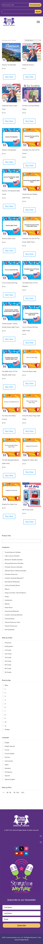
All (3, 792)
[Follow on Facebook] (17, 849)
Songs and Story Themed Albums (15, 593)
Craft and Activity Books (12, 585)
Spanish (7, 775)
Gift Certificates (9, 629)
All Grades (8, 672)
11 (5, 726)
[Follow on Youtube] (17, 853)
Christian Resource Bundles (13, 567)
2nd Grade (8, 654)
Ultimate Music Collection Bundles (15, 570)
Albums (7, 589)
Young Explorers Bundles (13, 552)
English (7, 742)
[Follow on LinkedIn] (26, 853)
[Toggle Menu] (38, 22)
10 (5, 722)
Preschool (8, 642)
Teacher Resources (11, 626)
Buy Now (9, 77)
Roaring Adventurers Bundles (14, 563)
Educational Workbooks (12, 582)
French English (9, 753)
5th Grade (8, 665)
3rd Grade (8, 657)
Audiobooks (8, 600)
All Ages (7, 729)
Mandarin (8, 768)
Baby (6, 685)
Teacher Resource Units (12, 622)
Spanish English (10, 779)
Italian (7, 764)
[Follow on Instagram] (26, 849)
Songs (7, 596)
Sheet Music (9, 607)
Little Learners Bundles (12, 556)
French (7, 750)
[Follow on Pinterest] (22, 853)
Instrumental (9, 761)
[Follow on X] (22, 849)
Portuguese (8, 772)
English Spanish (10, 746)
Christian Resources (11, 574)
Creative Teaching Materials (13, 615)
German (7, 757)
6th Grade (8, 668)
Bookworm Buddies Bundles (13, 559)
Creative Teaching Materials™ (14, 578)
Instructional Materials (12, 611)
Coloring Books (9, 618)
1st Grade (8, 650)
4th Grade (8, 661)
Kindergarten (9, 646)
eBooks (7, 604)
